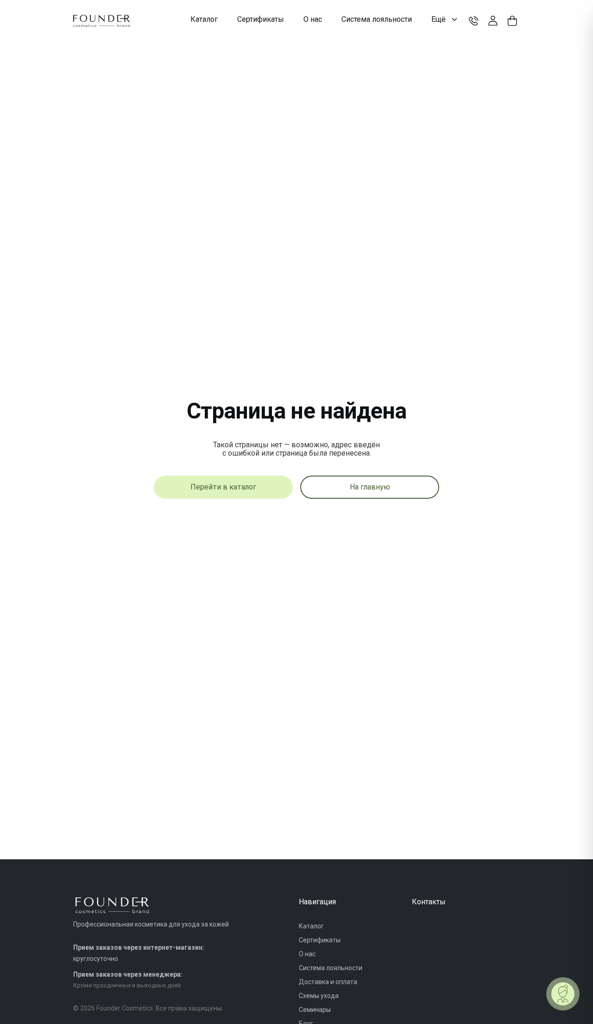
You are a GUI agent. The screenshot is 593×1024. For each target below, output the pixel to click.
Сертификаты (320, 940)
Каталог (311, 926)
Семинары (315, 1009)
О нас (307, 954)
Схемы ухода (319, 995)
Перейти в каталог (223, 487)
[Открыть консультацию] (563, 994)
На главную (370, 487)
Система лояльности (330, 968)
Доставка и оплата (328, 981)
